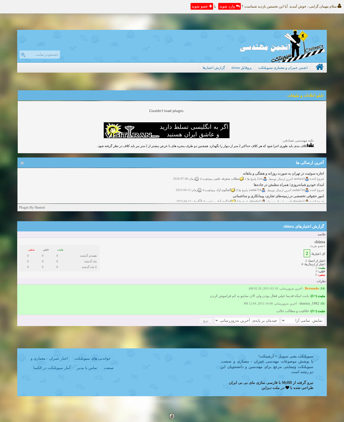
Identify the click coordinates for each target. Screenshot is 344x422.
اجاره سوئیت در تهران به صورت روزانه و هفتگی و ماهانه (283, 171)
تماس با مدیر (87, 368)
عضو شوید (200, 6)
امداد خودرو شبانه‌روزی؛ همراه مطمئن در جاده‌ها (289, 182)
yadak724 (298, 187)
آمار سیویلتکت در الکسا (51, 368)
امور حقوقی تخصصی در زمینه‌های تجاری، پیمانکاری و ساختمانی (278, 194)
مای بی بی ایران (242, 383)
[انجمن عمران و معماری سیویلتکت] (282, 61)
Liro (260, 176)
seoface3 (299, 176)
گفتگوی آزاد (223, 187)
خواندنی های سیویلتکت (92, 358)
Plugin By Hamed (32, 207)
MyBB (287, 383)
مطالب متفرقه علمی (226, 176)
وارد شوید (227, 6)
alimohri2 (299, 199)
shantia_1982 (309, 303)
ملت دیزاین (270, 388)
